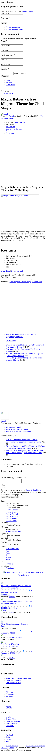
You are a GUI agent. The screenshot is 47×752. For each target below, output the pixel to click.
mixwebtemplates (15, 637)
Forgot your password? (14, 27)
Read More (12, 592)
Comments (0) (6, 633)
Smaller (22, 122)
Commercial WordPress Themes (29, 442)
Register (5, 76)
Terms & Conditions (33, 490)
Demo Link (5, 271)
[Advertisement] (23, 159)
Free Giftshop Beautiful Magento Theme (21, 358)
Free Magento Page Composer (17, 349)
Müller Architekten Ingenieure (35, 746)
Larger (16, 122)
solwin (11, 612)
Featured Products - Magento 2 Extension (17, 601)
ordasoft (12, 658)
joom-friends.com (12, 746)
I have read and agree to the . (22, 490)
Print (7, 131)
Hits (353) (16, 633)
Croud (11, 116)
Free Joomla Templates (9, 588)
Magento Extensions (9, 603)
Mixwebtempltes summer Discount (14, 624)
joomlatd (12, 597)
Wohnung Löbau (7, 748)
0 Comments (10, 127)
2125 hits (4, 592)
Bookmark (10, 133)
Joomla (3, 626)
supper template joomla (14, 337)
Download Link (17, 271)
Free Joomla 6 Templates (10, 644)
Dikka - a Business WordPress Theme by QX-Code (25, 446)
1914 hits (4, 608)
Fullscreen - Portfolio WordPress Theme (21, 335)
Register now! (27, 11)
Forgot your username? (14, 29)
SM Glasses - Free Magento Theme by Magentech (25, 345)
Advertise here (23, 575)
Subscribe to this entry (14, 129)
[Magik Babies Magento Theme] (20, 228)
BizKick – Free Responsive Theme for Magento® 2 (25, 353)
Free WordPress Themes (33, 453)
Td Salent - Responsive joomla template (16, 586)
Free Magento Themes (14, 347)
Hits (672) (16, 653)
